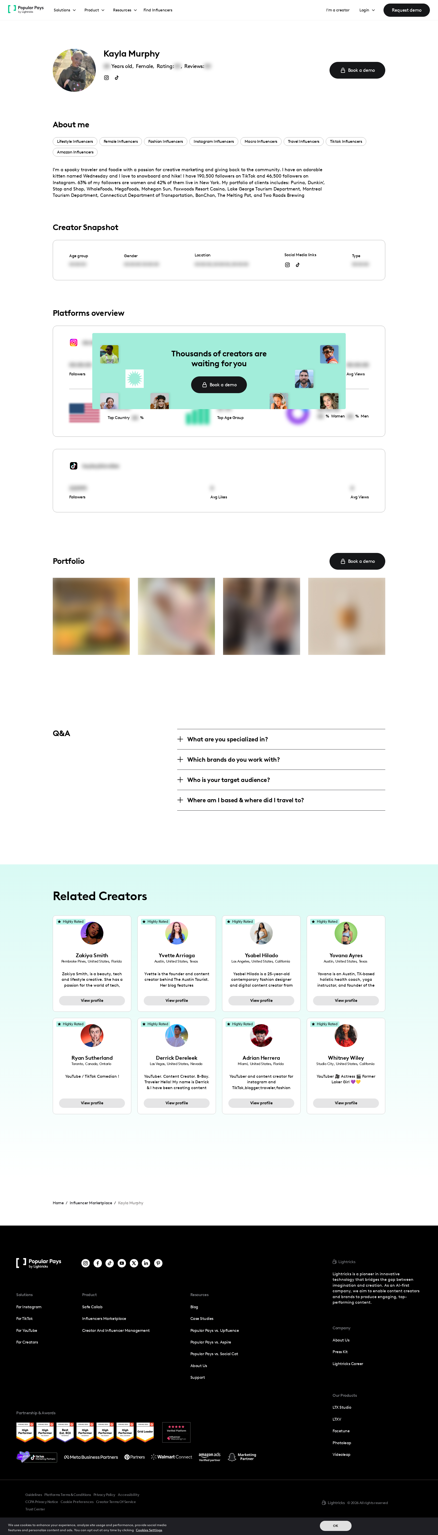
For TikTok (24, 1318)
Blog (194, 1306)
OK (335, 1526)
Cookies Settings (149, 1530)
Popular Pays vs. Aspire (210, 1342)
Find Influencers (157, 10)
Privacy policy (104, 1494)
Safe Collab (92, 1306)
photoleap (342, 1442)
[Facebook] (98, 1263)
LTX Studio (342, 1407)
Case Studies (201, 1318)
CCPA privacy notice (41, 1501)
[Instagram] (85, 1263)
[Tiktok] (109, 1263)
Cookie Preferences (77, 1502)
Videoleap (342, 1454)
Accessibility (128, 1494)
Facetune (341, 1430)
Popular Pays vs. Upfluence (214, 1330)
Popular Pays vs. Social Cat (214, 1353)
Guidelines (33, 1494)
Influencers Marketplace (104, 1318)
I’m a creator (338, 10)
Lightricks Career (348, 1363)
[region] (219, 1526)
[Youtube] (122, 1263)
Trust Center (35, 1509)
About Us (198, 1365)
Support (197, 1377)
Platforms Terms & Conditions (67, 1494)
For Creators (27, 1342)
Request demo (407, 10)
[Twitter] (134, 1263)
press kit (340, 1351)
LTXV (337, 1419)
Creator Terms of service (116, 1501)
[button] (65, 10)
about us (341, 1340)
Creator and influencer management (116, 1330)
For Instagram (29, 1306)
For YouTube (26, 1330)
